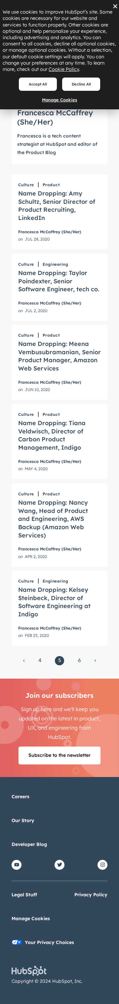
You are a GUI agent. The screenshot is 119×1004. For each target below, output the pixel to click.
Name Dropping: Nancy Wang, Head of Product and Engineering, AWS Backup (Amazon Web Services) (53, 519)
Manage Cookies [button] (31, 918)
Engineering (55, 264)
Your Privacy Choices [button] (49, 942)
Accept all (38, 84)
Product (51, 184)
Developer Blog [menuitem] (29, 844)
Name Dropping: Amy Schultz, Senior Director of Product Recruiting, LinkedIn (56, 206)
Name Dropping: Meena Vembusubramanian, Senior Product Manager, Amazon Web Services (59, 356)
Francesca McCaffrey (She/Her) (49, 231)
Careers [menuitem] (20, 797)
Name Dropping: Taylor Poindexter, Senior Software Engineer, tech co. (58, 281)
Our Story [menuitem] (23, 820)
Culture (26, 184)
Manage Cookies (59, 99)
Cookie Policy (64, 69)
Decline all (81, 84)
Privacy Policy (90, 895)
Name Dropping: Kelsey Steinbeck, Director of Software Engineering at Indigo (54, 602)
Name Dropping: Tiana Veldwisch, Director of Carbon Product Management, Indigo (52, 435)
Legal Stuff (24, 895)
